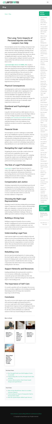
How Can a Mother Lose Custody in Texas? (9, 334)
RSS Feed (45, 224)
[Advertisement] (20, 25)
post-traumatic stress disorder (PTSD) (21, 117)
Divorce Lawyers (18, 413)
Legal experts (8, 168)
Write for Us (29, 413)
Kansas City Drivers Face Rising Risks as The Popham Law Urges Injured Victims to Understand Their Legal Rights (43, 88)
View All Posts (43, 222)
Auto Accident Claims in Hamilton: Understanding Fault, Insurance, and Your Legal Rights (44, 117)
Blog (10, 14)
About (40, 413)
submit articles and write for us (44, 215)
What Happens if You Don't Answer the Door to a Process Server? (19, 336)
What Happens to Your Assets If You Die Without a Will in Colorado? (44, 128)
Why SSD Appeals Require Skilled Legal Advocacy (20, 397)
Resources (35, 413)
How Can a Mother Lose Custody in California (30, 334)
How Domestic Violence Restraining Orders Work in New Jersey (43, 21)
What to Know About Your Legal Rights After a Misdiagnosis (43, 39)
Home (6, 14)
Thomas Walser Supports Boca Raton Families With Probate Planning (44, 30)
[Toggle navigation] (48, 2)
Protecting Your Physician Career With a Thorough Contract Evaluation (44, 61)
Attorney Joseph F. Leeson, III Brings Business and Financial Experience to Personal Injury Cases (44, 50)
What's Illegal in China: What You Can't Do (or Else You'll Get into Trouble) (9, 359)
